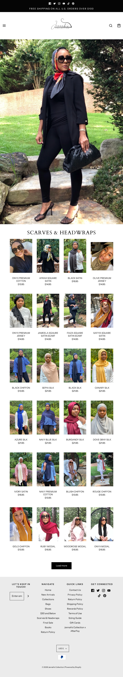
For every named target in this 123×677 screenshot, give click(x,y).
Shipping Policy (75, 604)
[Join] (28, 596)
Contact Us (75, 590)
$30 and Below (48, 613)
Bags (48, 604)
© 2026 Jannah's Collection (53, 667)
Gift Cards (75, 622)
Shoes (48, 608)
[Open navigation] (4, 26)
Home (48, 590)
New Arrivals (48, 594)
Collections (48, 599)
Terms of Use (75, 613)
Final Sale (48, 622)
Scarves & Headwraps (48, 618)
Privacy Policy (75, 594)
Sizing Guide (75, 618)
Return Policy (48, 632)
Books (48, 627)
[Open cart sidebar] (119, 26)
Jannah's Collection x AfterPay (75, 629)
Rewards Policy (75, 608)
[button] (62, 648)
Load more (61, 565)
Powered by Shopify (73, 667)
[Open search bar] (110, 26)
